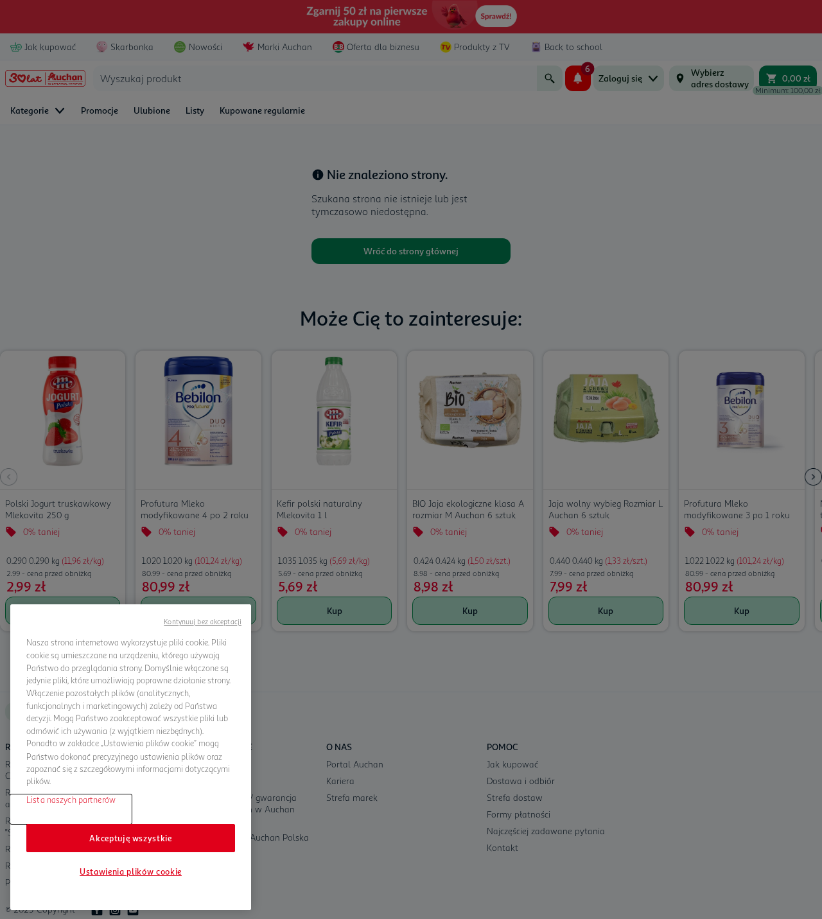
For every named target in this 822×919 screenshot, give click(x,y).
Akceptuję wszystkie (130, 838)
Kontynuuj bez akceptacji (202, 621)
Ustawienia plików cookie (131, 871)
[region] (130, 757)
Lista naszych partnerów (71, 799)
